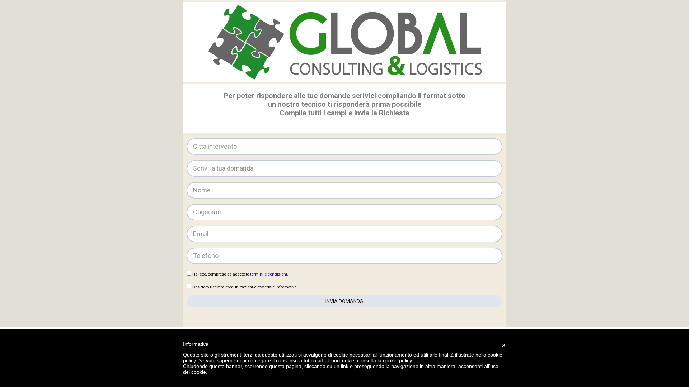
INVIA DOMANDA (344, 301)
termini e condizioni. (269, 274)
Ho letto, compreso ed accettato (240, 274)
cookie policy (397, 360)
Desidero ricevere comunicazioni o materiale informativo (244, 287)
